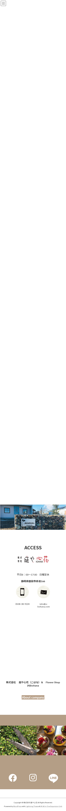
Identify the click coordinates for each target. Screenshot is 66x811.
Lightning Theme (32, 806)
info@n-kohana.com (43, 605)
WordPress (17, 806)
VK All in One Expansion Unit (51, 806)
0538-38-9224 (22, 604)
